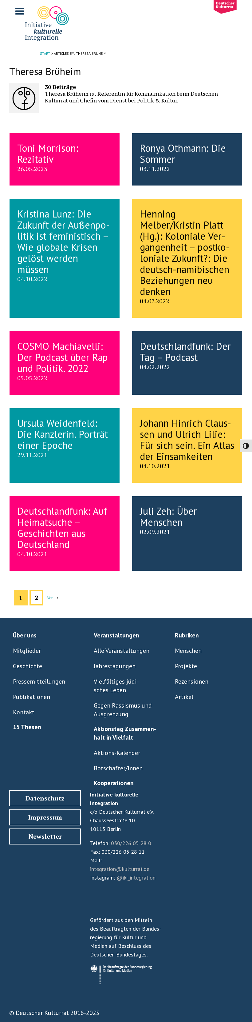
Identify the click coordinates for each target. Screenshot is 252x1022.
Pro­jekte (186, 666)
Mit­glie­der (27, 651)
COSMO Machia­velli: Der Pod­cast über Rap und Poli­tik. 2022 (62, 357)
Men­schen (188, 651)
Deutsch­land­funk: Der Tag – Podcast (185, 352)
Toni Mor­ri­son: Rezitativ (47, 154)
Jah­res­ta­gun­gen (115, 666)
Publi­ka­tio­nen (31, 697)
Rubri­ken (187, 635)
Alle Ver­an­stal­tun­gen (121, 651)
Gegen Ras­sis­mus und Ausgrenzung (123, 709)
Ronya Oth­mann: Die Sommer (183, 154)
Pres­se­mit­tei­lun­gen (39, 681)
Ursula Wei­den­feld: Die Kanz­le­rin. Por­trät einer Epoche (62, 434)
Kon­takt (23, 712)
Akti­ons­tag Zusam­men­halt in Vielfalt (125, 733)
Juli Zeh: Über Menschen (168, 517)
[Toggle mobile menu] (20, 11)
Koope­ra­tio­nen (114, 783)
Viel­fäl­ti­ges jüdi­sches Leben (116, 685)
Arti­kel (184, 697)
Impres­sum (45, 817)
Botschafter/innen (118, 768)
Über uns (25, 635)
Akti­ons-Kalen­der (117, 753)
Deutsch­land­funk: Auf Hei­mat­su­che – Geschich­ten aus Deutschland (62, 528)
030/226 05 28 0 (131, 843)
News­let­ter (45, 836)
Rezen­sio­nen (191, 681)
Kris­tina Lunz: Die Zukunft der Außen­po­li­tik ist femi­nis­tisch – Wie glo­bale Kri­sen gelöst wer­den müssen (63, 241)
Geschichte (27, 666)
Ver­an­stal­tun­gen (116, 635)
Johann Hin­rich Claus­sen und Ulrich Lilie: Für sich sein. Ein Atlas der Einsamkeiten (187, 440)
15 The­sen (27, 727)
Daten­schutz (45, 798)
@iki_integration (136, 877)
